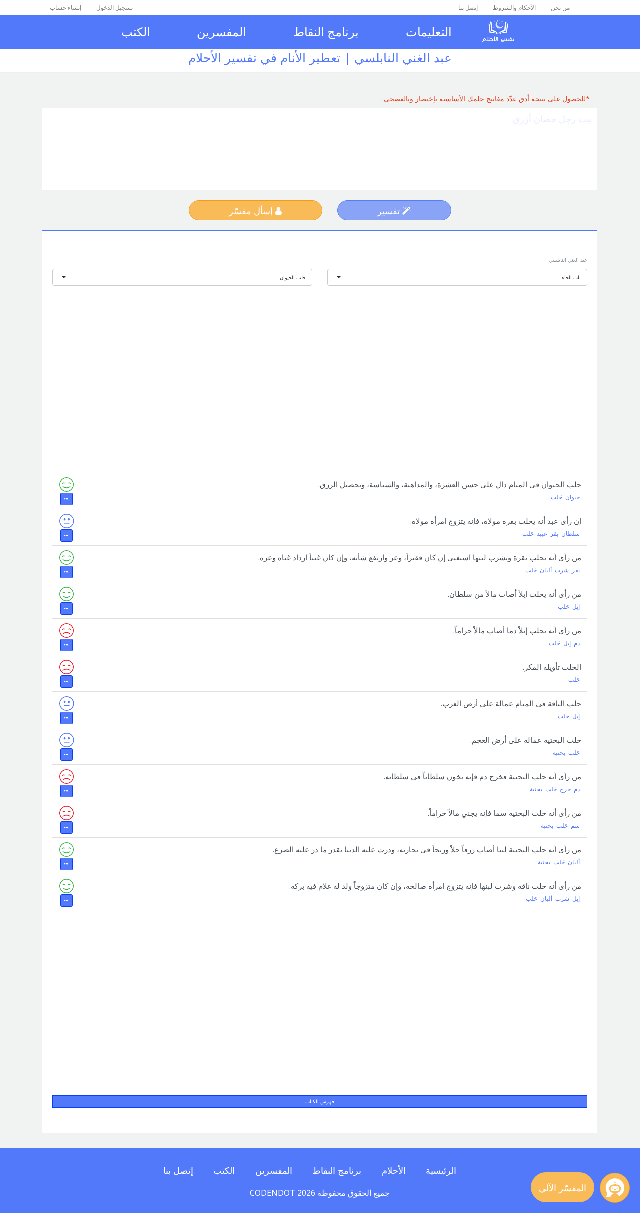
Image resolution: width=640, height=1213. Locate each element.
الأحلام (394, 1170)
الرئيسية (441, 1170)
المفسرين (221, 31)
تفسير (390, 211)
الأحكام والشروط (514, 7)
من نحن (560, 7)
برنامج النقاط (326, 31)
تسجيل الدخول (114, 7)
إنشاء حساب (66, 7)
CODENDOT (273, 1192)
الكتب (136, 31)
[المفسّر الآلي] (615, 1188)
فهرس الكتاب (320, 1101)
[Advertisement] (320, 373)
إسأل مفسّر (252, 211)
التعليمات (429, 31)
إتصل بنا (468, 7)
